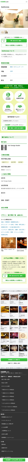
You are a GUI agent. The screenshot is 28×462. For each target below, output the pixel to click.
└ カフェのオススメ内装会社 (8, 403)
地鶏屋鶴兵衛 (21, 353)
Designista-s (21, 342)
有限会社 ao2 (3, 316)
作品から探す (4, 382)
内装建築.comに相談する (14, 359)
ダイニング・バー (19, 66)
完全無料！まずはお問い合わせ (14, 460)
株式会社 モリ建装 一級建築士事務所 (23, 355)
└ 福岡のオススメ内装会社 (7, 396)
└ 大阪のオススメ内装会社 (7, 393)
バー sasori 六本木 (5, 341)
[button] (27, 18)
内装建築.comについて (6, 417)
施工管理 (13, 162)
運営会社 (3, 444)
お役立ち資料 (4, 434)
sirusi (11, 353)
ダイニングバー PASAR (4, 328)
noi (1, 353)
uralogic (2, 301)
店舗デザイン (5, 162)
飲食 (11, 66)
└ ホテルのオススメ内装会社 (8, 410)
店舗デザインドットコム (7, 451)
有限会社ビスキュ (4, 303)
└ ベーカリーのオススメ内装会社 (9, 406)
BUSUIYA (21, 341)
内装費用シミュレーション (7, 437)
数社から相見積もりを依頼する (14, 45)
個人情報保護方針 (8, 457)
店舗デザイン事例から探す (14, 363)
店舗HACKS (4, 447)
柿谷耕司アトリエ (22, 316)
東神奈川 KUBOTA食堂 (14, 328)
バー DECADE (22, 315)
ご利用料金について (6, 430)
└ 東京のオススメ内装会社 (7, 389)
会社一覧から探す (5, 379)
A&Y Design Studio (14, 145)
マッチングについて (6, 420)
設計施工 (21, 162)
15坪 (11, 71)
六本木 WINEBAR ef (23, 328)
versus (11, 315)
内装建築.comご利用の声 (7, 423)
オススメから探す (5, 386)
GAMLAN (21, 302)
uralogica (12, 301)
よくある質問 (4, 427)
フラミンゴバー (13, 341)
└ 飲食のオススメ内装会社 (7, 399)
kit (1, 315)
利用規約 (2, 457)
